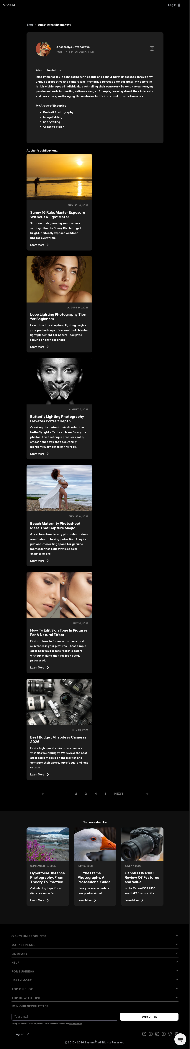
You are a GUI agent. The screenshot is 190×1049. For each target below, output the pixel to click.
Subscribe (149, 1016)
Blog (30, 24)
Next (119, 793)
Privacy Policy (75, 1023)
